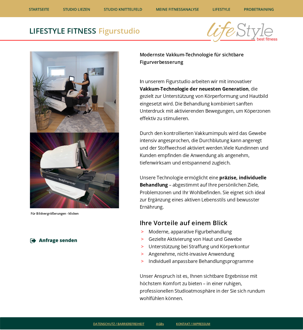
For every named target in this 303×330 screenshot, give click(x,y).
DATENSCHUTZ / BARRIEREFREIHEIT (118, 324)
